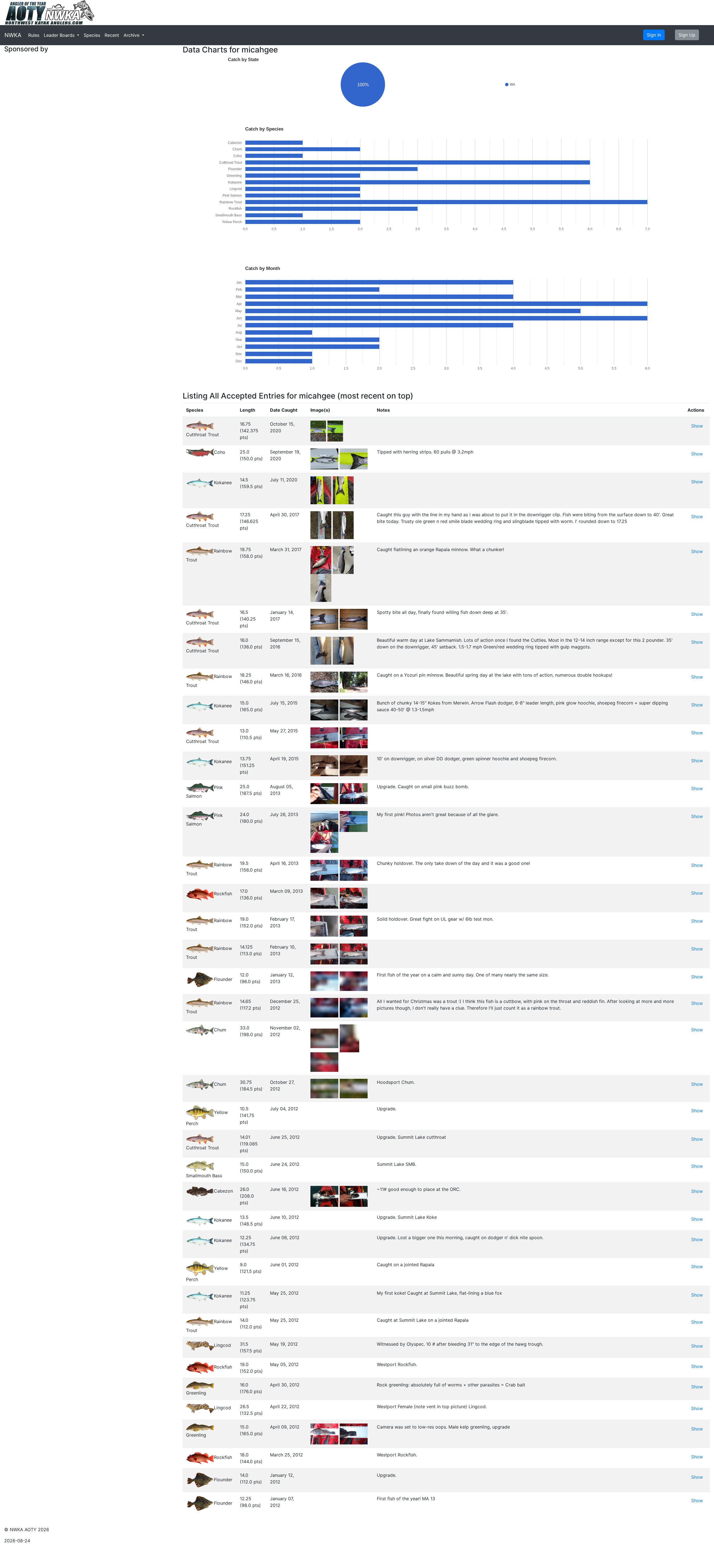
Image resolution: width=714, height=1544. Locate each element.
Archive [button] (132, 35)
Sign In (654, 35)
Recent (112, 35)
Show (697, 426)
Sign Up (687, 35)
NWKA (12, 35)
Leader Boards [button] (60, 35)
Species (92, 35)
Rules (33, 35)
